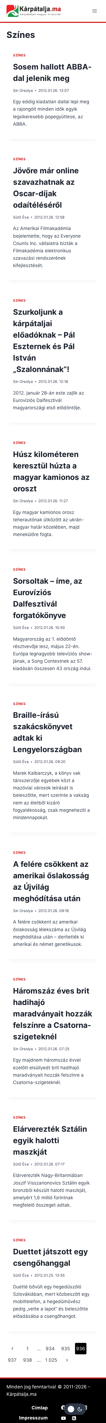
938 (27, 1360)
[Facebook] (63, 1407)
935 (65, 1348)
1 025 (51, 1360)
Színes (19, 55)
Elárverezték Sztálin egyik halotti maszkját (50, 1140)
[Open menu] (94, 11)
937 (12, 1360)
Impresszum (33, 1418)
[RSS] (74, 1418)
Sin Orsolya (23, 90)
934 (50, 1348)
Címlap (40, 1407)
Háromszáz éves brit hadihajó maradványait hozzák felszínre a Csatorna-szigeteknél (52, 1013)
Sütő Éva (21, 217)
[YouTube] (63, 1418)
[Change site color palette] (75, 1409)
